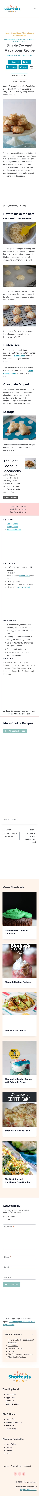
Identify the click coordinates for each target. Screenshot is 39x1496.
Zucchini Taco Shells (15, 1030)
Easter (32, 39)
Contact (27, 1466)
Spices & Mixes (12, 1404)
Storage (11, 1351)
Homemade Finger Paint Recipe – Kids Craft (31, 836)
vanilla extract (24, 587)
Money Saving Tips (14, 1422)
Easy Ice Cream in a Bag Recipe (9, 833)
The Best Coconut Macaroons (20, 1354)
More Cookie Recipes (17, 1357)
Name (7, 1257)
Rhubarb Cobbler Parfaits (18, 982)
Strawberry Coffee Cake (17, 1130)
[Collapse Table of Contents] (33, 1334)
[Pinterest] (23, 1474)
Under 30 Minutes (10, 819)
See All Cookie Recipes (15, 731)
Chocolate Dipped (15, 1348)
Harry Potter (11, 1444)
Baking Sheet (12, 527)
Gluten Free (16, 41)
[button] (31, 102)
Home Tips (10, 1419)
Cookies (9, 1450)
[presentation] (19, 909)
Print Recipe (20, 81)
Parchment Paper (14, 529)
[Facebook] (15, 1474)
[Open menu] (35, 8)
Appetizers (10, 1397)
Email (7, 1267)
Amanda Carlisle (14, 55)
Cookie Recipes (9, 39)
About (6, 1466)
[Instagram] (19, 1474)
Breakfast (10, 1401)
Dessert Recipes (22, 39)
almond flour (19, 356)
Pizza (8, 1454)
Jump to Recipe (20, 75)
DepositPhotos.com (28, 1490)
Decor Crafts (11, 1429)
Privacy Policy (16, 1466)
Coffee (9, 1447)
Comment (9, 1227)
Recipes (24, 41)
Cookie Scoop (12, 524)
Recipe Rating (9, 1216)
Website (7, 1277)
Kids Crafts (10, 1426)
